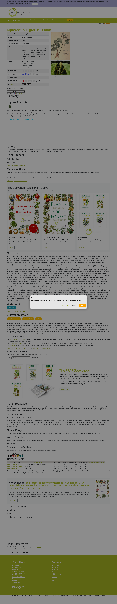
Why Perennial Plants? (19, 573)
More (12, 247)
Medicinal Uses (16, 567)
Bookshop (55, 567)
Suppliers (59, 20)
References (10, 165)
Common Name (39, 462)
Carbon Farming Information (21, 348)
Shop (53, 20)
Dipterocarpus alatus (13, 464)
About (40, 20)
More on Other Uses (19, 311)
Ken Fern (21, 549)
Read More (13, 500)
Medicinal (97, 462)
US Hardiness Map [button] (27, 119)
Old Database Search (58, 575)
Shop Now (82, 247)
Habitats (14, 581)
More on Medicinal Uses (20, 181)
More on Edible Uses (19, 165)
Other (102, 462)
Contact (54, 579)
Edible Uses (15, 565)
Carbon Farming (12, 307)
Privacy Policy (65, 305)
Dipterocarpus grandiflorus (14, 466)
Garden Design (16, 579)
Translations (16, 582)
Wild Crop (39, 318)
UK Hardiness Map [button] (13, 119)
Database (25, 20)
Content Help (56, 565)
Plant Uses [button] (46, 20)
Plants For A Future (14, 20)
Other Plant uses (17, 569)
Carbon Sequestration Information (41, 348)
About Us (54, 581)
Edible (91, 462)
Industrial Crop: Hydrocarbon (14, 318)
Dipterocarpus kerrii (12, 468)
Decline (74, 305)
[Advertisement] (102, 59)
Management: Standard (28, 318)
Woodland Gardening (18, 571)
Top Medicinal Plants (18, 577)
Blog (64, 20)
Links (53, 573)
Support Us (55, 569)
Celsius (9, 358)
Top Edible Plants (17, 575)
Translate (20, 93)
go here (38, 547)
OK (82, 305)
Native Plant (33, 20)
